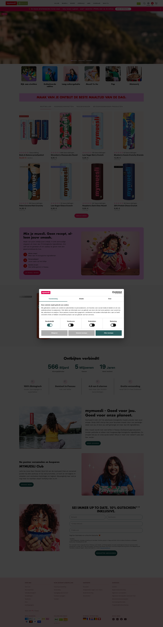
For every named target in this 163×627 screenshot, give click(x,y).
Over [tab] (109, 299)
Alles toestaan (108, 333)
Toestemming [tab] (53, 299)
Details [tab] (81, 299)
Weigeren (54, 333)
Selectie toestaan (81, 333)
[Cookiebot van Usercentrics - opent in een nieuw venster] (113, 292)
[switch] (71, 325)
